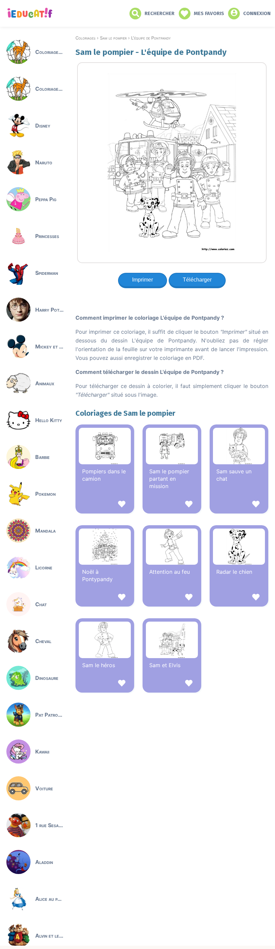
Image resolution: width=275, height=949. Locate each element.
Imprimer (142, 280)
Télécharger (197, 280)
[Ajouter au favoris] (105, 505)
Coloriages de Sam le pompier (125, 413)
